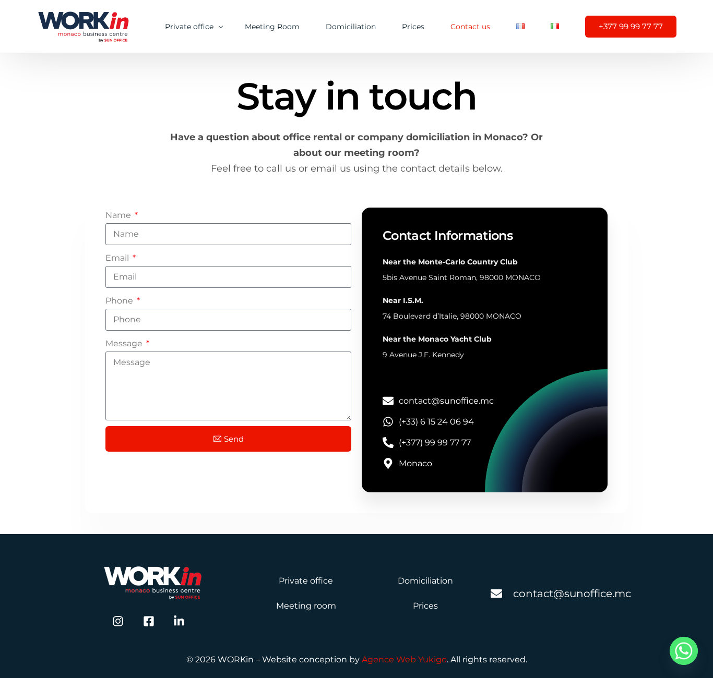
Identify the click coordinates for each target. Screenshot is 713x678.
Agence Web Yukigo (404, 659)
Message (125, 343)
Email (118, 258)
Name (119, 215)
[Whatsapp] (684, 651)
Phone (120, 301)
